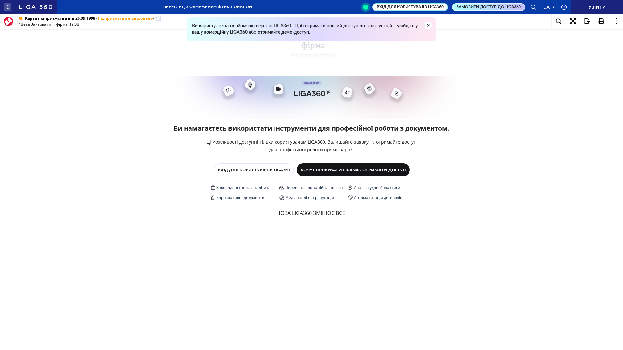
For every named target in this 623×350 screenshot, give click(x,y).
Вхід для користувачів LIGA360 (254, 170)
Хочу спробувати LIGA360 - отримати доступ (353, 170)
